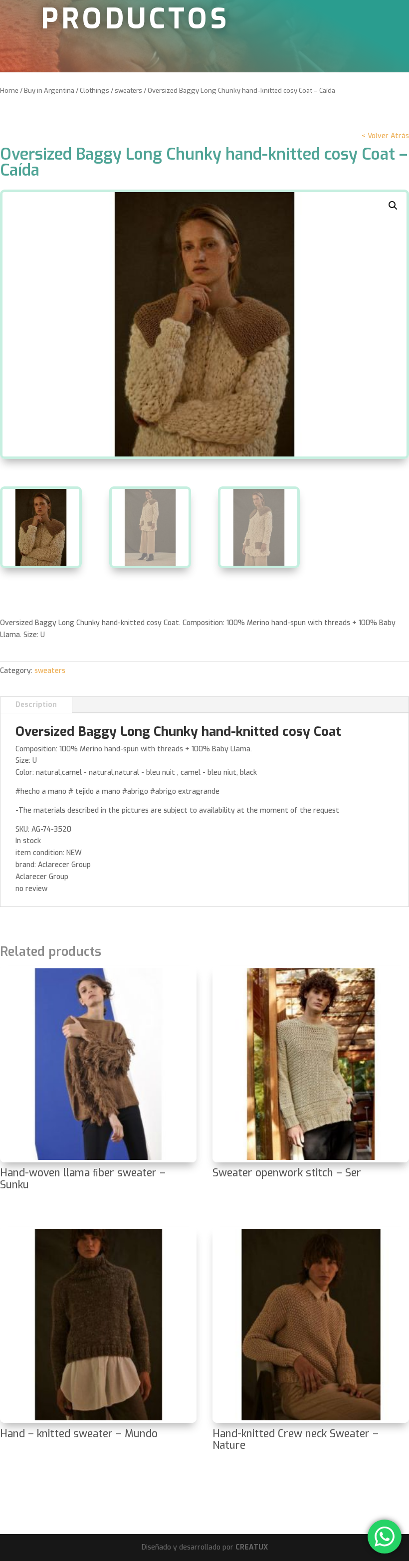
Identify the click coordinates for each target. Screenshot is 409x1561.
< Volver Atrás (385, 136)
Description (36, 704)
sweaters (128, 90)
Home (9, 90)
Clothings (94, 90)
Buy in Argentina (49, 90)
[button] (393, 206)
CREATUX (251, 1547)
